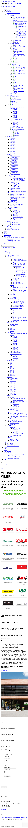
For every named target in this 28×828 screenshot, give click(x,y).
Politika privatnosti (10, 821)
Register (5, 464)
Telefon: (5, 760)
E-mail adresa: (7, 756)
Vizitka (13, 817)
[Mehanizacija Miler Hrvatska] (8, 1)
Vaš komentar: (7, 775)
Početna (25, 817)
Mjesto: (5, 771)
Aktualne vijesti (19, 817)
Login (2, 468)
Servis (6, 817)
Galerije (10, 817)
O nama (2, 817)
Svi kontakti (3, 809)
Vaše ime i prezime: (8, 753)
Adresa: (5, 764)
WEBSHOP (18, 3)
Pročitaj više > (4, 670)
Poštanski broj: (7, 767)
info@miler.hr (10, 3)
